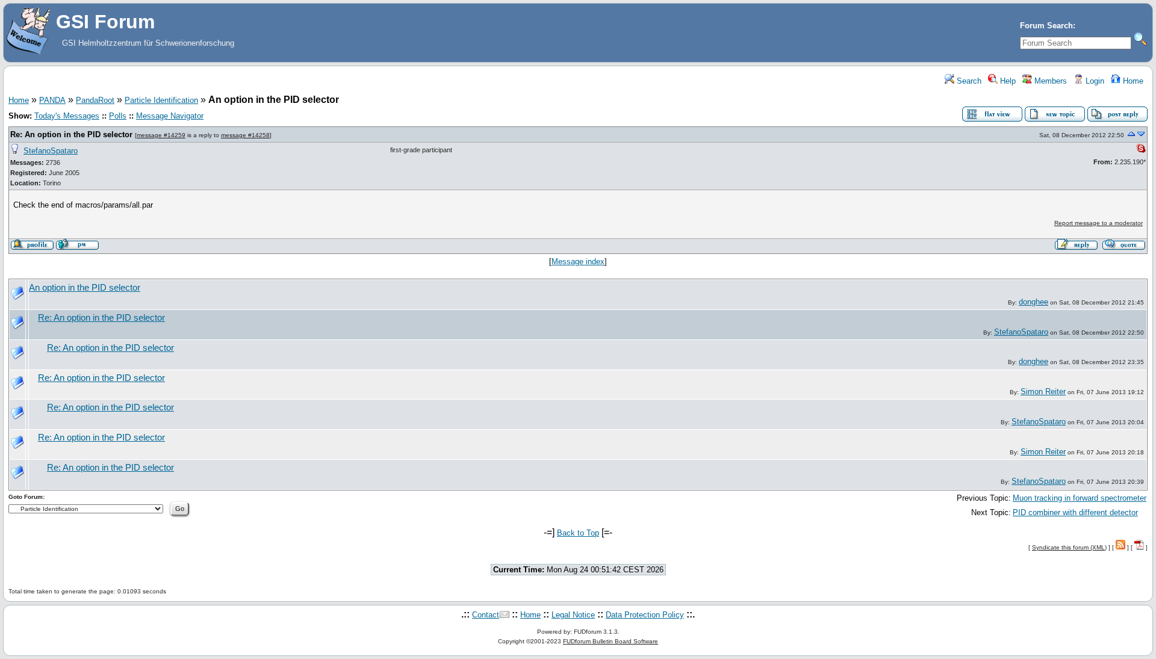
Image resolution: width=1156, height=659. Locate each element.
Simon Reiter (1043, 391)
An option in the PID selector (84, 287)
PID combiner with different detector (1075, 512)
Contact (485, 614)
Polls (117, 115)
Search (967, 80)
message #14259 (161, 135)
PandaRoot (95, 100)
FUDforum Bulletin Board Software (610, 641)
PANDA (52, 100)
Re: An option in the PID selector (71, 134)
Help (1007, 80)
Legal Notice (573, 614)
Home (1131, 80)
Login (1093, 80)
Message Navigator (170, 115)
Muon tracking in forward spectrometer (1079, 498)
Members (1049, 80)
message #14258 (245, 135)
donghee (1033, 301)
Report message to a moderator (1098, 223)
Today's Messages (66, 115)
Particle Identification (161, 100)
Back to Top (578, 532)
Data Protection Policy (645, 614)
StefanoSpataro (50, 150)
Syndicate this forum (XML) (1069, 547)
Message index (578, 261)
